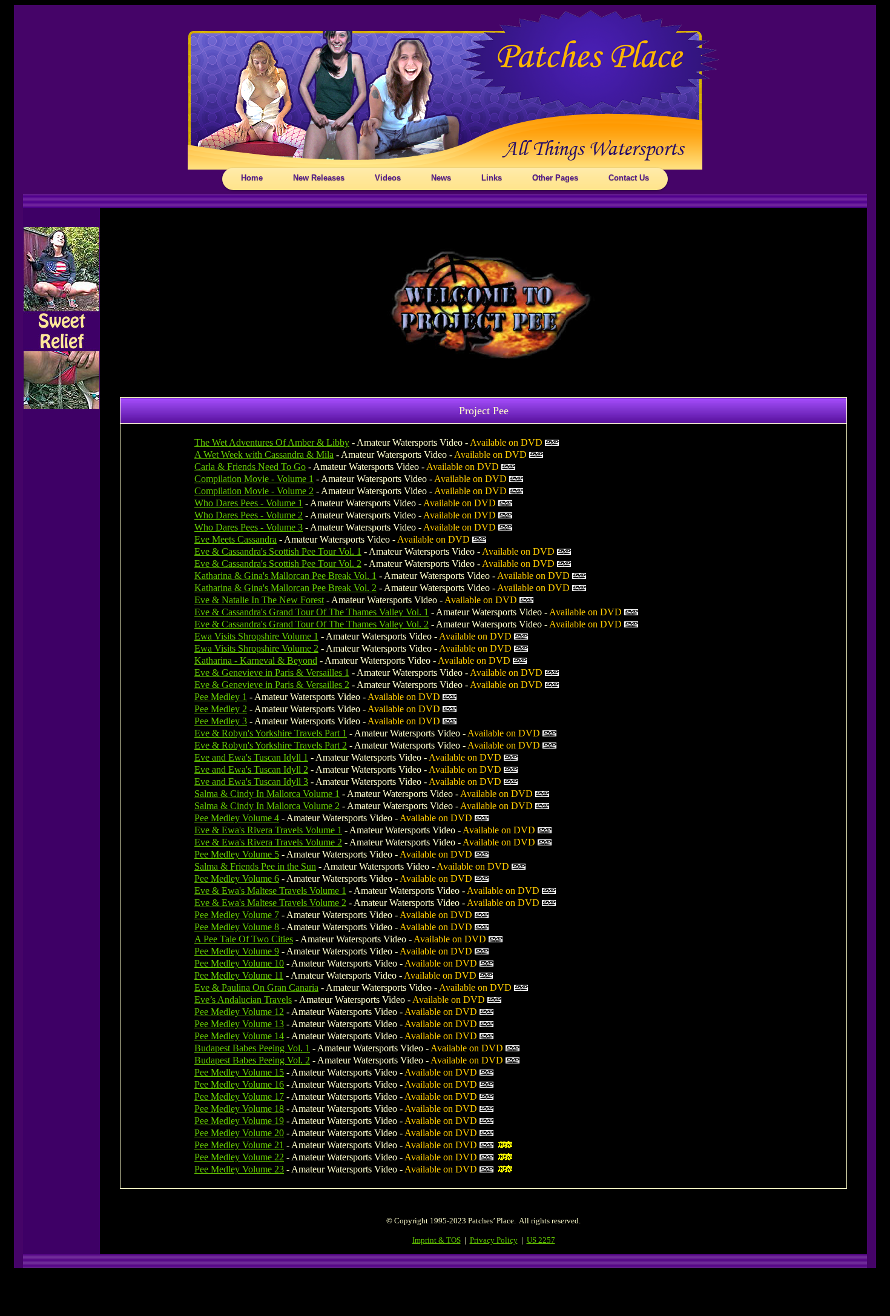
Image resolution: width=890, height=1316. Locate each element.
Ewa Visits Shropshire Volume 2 (256, 648)
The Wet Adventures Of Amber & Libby (271, 442)
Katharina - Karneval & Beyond (255, 660)
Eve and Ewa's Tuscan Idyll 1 (251, 757)
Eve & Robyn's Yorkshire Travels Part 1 (270, 733)
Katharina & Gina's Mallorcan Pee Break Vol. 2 (285, 588)
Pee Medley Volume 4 (236, 818)
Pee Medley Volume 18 (239, 1108)
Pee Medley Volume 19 (239, 1121)
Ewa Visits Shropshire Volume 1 (256, 636)
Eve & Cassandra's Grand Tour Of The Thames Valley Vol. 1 (311, 612)
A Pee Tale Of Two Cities (243, 939)
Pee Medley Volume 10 (239, 963)
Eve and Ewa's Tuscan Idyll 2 (251, 769)
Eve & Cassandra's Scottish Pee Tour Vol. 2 (277, 563)
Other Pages (555, 177)
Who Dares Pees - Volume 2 (248, 515)
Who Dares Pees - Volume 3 (248, 527)
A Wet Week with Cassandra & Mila (264, 454)
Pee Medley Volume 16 (239, 1084)
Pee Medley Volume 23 (239, 1169)
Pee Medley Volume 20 (239, 1133)
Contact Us (628, 177)
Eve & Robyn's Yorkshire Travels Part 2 (270, 745)
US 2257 (541, 1240)
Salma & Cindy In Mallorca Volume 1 (267, 794)
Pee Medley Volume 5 (236, 854)
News (441, 177)
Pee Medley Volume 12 (239, 1012)
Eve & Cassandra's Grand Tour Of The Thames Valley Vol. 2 (311, 624)
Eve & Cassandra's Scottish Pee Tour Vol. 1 (277, 551)
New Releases (318, 177)
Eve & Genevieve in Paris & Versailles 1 (271, 672)
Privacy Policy (494, 1240)
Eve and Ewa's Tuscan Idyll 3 (251, 781)
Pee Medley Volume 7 (236, 915)
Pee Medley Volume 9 (236, 951)
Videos (388, 177)
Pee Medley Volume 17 (239, 1096)
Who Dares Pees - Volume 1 (248, 503)
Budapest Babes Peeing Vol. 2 (252, 1060)
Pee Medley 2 (220, 709)
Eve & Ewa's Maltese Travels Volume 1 (270, 890)
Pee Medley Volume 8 (236, 927)
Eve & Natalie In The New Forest (259, 600)
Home (252, 177)
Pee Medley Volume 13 (239, 1024)
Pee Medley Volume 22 (239, 1157)
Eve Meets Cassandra (235, 539)
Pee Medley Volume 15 (239, 1072)
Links (491, 177)
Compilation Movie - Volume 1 (254, 479)
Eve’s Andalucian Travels (243, 999)
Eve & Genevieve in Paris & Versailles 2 (271, 684)
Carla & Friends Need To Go (250, 466)
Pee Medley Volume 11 (238, 975)
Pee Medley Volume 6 (236, 878)
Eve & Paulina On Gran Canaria (256, 987)
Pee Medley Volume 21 (239, 1145)
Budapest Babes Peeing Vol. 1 (252, 1048)
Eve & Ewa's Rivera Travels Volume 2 (268, 842)
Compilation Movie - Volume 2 (254, 491)
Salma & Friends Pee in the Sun (255, 866)
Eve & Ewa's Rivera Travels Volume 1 (268, 830)
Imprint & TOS (436, 1240)
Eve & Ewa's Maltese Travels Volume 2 (270, 903)
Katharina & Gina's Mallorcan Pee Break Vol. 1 (285, 575)
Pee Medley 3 (220, 721)
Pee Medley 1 (220, 697)
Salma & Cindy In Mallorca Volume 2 (267, 806)
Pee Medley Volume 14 (239, 1036)
